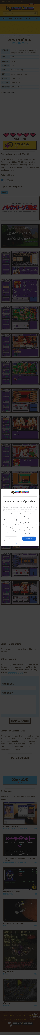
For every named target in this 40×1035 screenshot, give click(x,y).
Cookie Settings (16, 533)
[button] (20, 544)
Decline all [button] (10, 539)
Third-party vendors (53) (21, 519)
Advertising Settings (10, 531)
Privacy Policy (26, 533)
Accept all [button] (29, 539)
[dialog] (20, 517)
